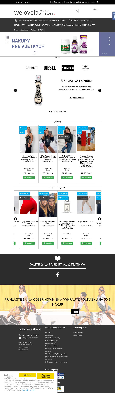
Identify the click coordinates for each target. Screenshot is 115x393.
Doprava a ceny (78, 332)
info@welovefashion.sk (30, 338)
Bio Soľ (89, 20)
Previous (15, 90)
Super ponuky (77, 335)
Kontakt (47, 332)
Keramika (69, 25)
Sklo (63, 25)
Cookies (48, 351)
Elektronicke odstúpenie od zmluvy (56, 362)
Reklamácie (49, 335)
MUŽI (76, 20)
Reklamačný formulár (52, 346)
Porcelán (82, 20)
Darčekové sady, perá (21, 30)
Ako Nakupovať (50, 343)
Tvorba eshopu (23, 347)
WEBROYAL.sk (23, 350)
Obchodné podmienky (52, 338)
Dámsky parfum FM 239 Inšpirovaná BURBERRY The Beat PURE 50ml (67, 224)
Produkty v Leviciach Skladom (56, 20)
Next (99, 90)
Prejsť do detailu (77, 98)
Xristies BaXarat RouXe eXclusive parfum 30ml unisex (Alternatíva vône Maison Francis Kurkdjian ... (86, 160)
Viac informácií (28, 390)
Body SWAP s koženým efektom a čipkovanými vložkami (67, 158)
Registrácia (27, 2)
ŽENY (71, 20)
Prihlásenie (18, 2)
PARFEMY (30, 25)
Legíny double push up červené (29, 222)
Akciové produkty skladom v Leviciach (32, 20)
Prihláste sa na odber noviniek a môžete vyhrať (68, 2)
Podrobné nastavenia (45, 376)
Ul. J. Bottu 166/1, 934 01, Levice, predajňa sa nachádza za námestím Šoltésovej (56, 356)
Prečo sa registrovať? (52, 340)
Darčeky (33, 30)
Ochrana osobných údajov (53, 348)
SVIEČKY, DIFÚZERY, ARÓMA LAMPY (48, 25)
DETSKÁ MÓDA (19, 25)
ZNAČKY (41, 30)
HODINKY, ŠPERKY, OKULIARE (85, 25)
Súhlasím (28, 375)
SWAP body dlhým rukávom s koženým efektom (48, 158)
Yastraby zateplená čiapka (48, 222)
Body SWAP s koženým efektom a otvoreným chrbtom (29, 158)
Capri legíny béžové (86, 222)
